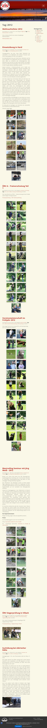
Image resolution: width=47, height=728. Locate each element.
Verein (34, 718)
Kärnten (17, 616)
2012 (29, 31)
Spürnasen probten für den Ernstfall (13, 521)
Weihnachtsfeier (5, 32)
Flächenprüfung (14, 323)
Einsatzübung (12, 50)
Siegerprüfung (5, 617)
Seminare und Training (24, 190)
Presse (21, 472)
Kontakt (38, 718)
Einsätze (38, 32)
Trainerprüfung (19, 191)
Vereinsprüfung (20, 323)
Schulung (14, 191)
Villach (9, 617)
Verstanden (18, 726)
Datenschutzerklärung (38, 719)
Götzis (11, 653)
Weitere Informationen (27, 726)
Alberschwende (8, 323)
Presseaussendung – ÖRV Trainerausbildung (11, 197)
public (37, 37)
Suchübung (15, 653)
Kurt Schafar (9, 191)
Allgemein (23, 31)
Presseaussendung (22, 616)
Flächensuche (12, 616)
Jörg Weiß (12, 474)
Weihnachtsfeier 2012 (7, 38)
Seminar (20, 474)
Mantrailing (16, 474)
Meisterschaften (23, 322)
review (37, 39)
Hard (17, 50)
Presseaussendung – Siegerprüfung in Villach (12, 623)
